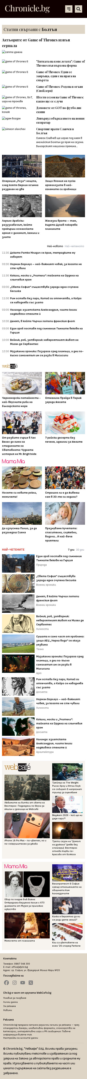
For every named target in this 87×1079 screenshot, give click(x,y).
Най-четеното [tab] (74, 246)
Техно (40, 649)
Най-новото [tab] (55, 246)
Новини (7, 1010)
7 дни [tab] (71, 549)
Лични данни (10, 1002)
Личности (42, 629)
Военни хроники (46, 584)
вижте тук (25, 1034)
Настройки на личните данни (20, 1037)
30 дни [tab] (80, 549)
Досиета (41, 692)
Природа (41, 564)
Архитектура (45, 752)
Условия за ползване (14, 998)
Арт (38, 673)
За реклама (9, 1006)
